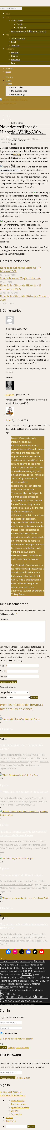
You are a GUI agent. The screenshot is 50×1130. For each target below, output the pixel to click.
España (16, 765)
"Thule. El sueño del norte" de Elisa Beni (24, 791)
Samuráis (4, 944)
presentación (8, 990)
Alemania (39, 961)
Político (3, 804)
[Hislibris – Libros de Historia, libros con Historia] (14, 103)
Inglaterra (4, 768)
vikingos (39, 1001)
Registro (9, 84)
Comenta (4, 619)
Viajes (33, 1001)
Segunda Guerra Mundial (24, 997)
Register (11, 1047)
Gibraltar (24, 765)
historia (43, 977)
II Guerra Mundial (21, 804)
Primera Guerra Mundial (30, 990)
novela (4, 987)
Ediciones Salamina (29, 968)
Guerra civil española (13, 977)
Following (9, 77)
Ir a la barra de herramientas (13, 1095)
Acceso (8, 80)
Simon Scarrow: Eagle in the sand (20, 278)
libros (18, 984)
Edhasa (16, 154)
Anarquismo (27, 888)
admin (3, 139)
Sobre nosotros (18, 38)
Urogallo (10, 394)
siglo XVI (16, 1001)
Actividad (15, 52)
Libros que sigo (18, 94)
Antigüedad (18, 848)
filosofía (11, 974)
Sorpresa (3, 958)
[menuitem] (28, 1126)
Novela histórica (19, 987)
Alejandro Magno (26, 962)
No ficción (21, 27)
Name (3, 665)
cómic (40, 965)
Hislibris (32, 977)
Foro (13, 63)
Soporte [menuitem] (14, 1110)
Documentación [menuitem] (18, 1104)
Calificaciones (17, 20)
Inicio (8, 13)
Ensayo (10, 971)
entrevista (18, 971)
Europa (4, 974)
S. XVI (45, 940)
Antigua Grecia (9, 964)
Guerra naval (35, 765)
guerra (35, 974)
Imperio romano (38, 980)
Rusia (13, 994)
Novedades (5, 142)
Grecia (27, 848)
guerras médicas (38, 848)
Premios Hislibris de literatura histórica (28, 31)
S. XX (32, 804)
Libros (8, 17)
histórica (22, 981)
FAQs (13, 41)
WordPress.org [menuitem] (17, 1100)
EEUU (41, 968)
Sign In (27, 1077)
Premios (32, 987)
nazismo (36, 984)
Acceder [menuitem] (9, 1117)
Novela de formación (19, 940)
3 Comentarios (24, 139)
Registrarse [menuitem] (11, 1121)
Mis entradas (17, 87)
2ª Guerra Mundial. (9, 961)
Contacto (15, 45)
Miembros (15, 59)
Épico (43, 844)
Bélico (3, 765)
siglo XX (25, 1000)
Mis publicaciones (19, 91)
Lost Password (22, 1047)
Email (2, 671)
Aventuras (44, 761)
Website (3, 676)
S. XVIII (13, 768)
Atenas (33, 965)
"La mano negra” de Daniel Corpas (21, 875)
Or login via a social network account (16, 1038)
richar (8, 420)
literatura (27, 984)
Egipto (3, 971)
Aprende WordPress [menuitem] (20, 1107)
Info (7, 34)
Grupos (14, 56)
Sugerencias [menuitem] (16, 1114)
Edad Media (7, 967)
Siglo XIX (6, 1000)
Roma (5, 993)
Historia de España (8, 981)
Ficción (20, 24)
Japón (39, 940)
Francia (18, 974)
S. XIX (8, 891)
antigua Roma (24, 965)
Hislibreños (10, 49)
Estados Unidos (39, 971)
